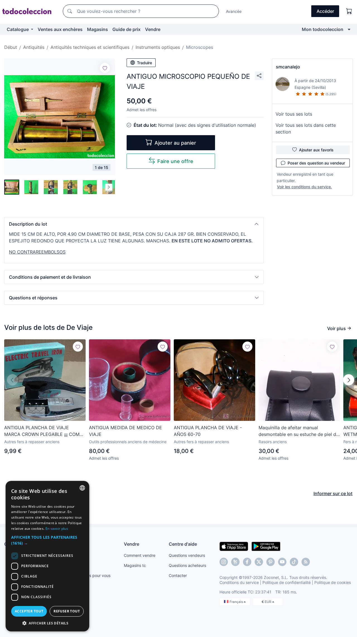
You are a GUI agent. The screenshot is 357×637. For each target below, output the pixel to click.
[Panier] (349, 11)
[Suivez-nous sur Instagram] (223, 562)
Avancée (234, 11)
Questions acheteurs (187, 565)
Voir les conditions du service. (304, 186)
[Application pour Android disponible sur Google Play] (266, 546)
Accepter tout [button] (29, 611)
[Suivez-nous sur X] (259, 562)
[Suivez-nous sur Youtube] (282, 562)
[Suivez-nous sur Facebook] (247, 562)
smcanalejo (288, 67)
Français (237, 602)
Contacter (178, 575)
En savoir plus (56, 528)
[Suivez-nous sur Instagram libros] (235, 562)
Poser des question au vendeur (316, 163)
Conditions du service (239, 582)
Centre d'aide (183, 544)
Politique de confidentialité (286, 582)
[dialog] (47, 556)
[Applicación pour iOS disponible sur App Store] (233, 546)
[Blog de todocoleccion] (305, 562)
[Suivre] (105, 68)
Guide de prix (126, 29)
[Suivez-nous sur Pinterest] (270, 562)
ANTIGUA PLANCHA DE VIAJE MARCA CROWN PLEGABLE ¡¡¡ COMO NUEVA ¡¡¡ (43, 431)
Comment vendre (139, 555)
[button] (134, 224)
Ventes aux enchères (60, 29)
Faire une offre (175, 161)
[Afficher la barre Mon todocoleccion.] (349, 29)
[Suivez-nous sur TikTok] (294, 562)
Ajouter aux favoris (316, 149)
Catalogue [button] (18, 29)
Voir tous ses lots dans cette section (306, 128)
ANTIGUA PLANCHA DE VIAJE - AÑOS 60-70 (208, 431)
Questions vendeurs (187, 555)
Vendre (152, 29)
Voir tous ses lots (294, 114)
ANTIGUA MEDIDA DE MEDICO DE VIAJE (125, 431)
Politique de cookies (332, 582)
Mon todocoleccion (322, 29)
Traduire (144, 62)
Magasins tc (135, 565)
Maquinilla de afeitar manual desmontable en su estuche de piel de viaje (299, 431)
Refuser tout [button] (67, 611)
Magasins (97, 29)
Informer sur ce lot (333, 493)
